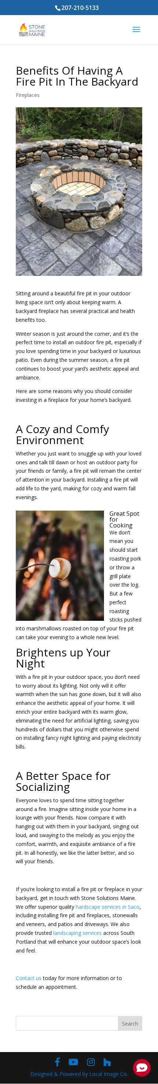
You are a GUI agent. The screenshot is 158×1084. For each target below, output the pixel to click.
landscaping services (77, 932)
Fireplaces (28, 94)
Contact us (29, 978)
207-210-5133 (80, 8)
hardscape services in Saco (108, 906)
